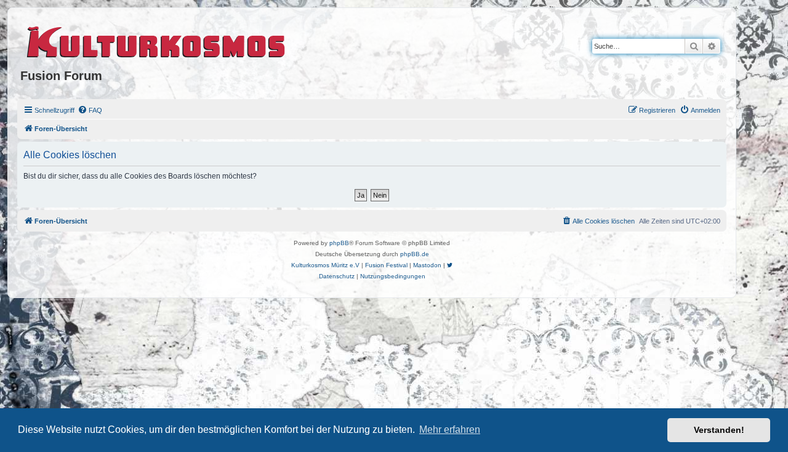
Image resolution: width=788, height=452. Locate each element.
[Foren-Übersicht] (156, 40)
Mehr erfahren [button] (449, 429)
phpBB (339, 243)
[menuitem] (90, 110)
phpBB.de (414, 254)
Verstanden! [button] (719, 430)
